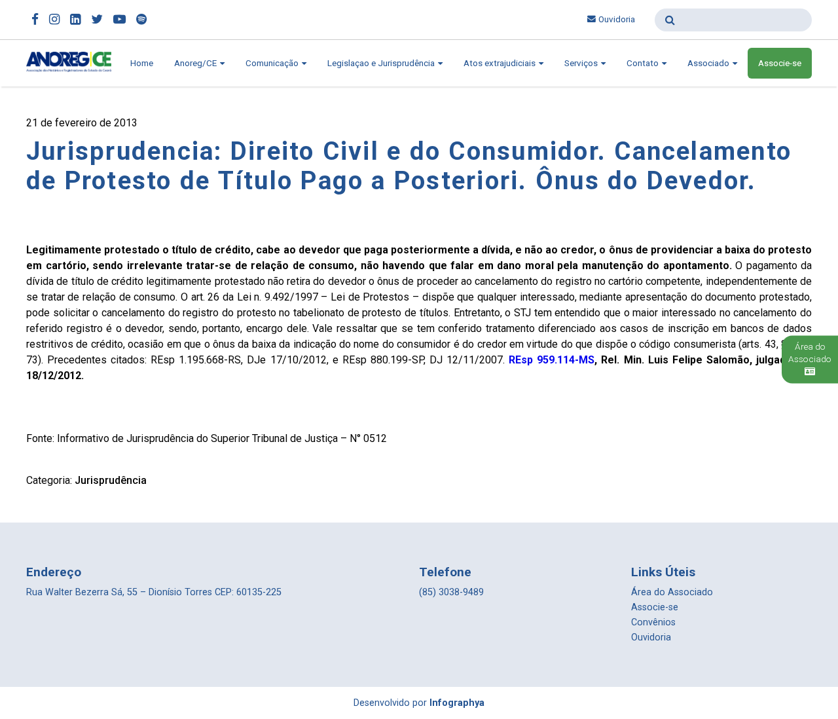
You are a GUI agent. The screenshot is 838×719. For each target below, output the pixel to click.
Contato (644, 63)
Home (141, 63)
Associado (709, 63)
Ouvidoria (616, 19)
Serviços (582, 63)
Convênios (653, 622)
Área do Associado (672, 592)
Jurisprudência (111, 480)
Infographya (456, 703)
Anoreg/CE (196, 63)
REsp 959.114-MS (551, 360)
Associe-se (779, 63)
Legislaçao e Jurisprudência (382, 63)
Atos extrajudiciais (500, 63)
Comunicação (273, 63)
